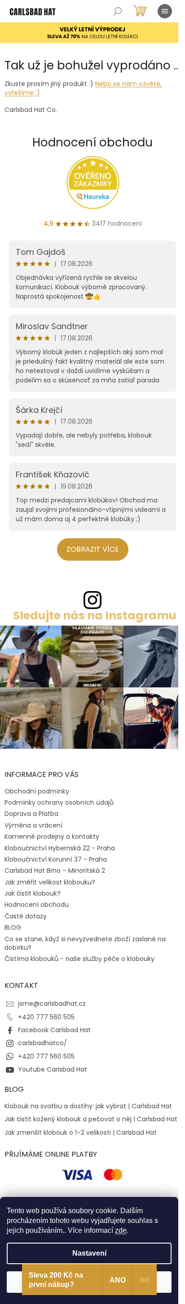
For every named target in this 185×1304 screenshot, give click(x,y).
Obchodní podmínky (36, 791)
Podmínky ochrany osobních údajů (59, 802)
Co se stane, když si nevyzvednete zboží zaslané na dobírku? (85, 943)
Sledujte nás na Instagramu (94, 615)
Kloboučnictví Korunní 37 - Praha (55, 859)
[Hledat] (118, 11)
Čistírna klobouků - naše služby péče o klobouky (79, 958)
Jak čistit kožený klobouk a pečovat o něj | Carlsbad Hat (90, 1119)
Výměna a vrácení (33, 825)
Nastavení (89, 1253)
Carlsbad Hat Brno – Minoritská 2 (54, 870)
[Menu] (165, 11)
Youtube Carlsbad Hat (52, 1069)
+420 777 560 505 (46, 1016)
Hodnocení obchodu (92, 142)
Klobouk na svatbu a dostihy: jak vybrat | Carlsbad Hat (88, 1106)
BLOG (12, 927)
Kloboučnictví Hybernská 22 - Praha (59, 848)
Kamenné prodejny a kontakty (51, 836)
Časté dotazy (25, 916)
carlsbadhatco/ (42, 1042)
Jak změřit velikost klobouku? (49, 882)
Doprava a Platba (31, 813)
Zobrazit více (92, 549)
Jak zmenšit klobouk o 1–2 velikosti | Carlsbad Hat (80, 1132)
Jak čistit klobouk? (32, 893)
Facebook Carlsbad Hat (54, 1029)
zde (121, 1230)
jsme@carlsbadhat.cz (52, 1003)
